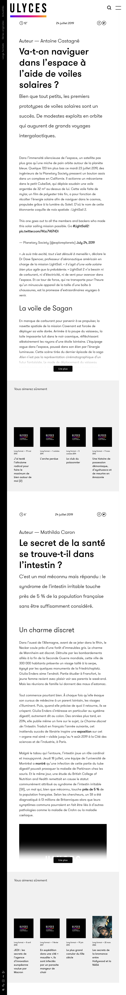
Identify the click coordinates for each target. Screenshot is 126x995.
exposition (84, 731)
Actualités (3, 11)
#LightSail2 (80, 226)
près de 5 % (90, 789)
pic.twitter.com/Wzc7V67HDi (39, 231)
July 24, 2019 (85, 242)
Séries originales (3, 29)
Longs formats (3, 51)
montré (40, 763)
